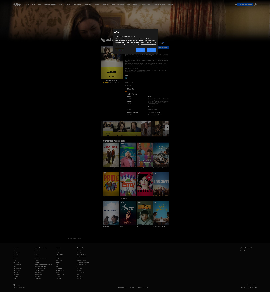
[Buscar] (236, 4)
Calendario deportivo (50, 4)
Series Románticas (17, 270)
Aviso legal (132, 287)
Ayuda (243, 250)
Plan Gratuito (77, 4)
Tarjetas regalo (79, 276)
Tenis (60, 4)
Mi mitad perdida (141, 167)
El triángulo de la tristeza (159, 167)
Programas (120, 4)
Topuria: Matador (59, 268)
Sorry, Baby (106, 226)
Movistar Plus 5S (38, 278)
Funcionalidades (145, 4)
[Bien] (108, 82)
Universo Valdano (59, 260)
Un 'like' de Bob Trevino (159, 226)
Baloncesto (105, 4)
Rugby (113, 4)
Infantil (97, 4)
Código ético (79, 258)
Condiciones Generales (81, 256)
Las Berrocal (37, 262)
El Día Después (58, 258)
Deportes (67, 4)
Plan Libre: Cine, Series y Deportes (83, 262)
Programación (58, 278)
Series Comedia (16, 272)
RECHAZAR (140, 50)
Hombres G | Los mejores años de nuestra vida (43, 264)
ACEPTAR (151, 50)
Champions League (59, 252)
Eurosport (57, 272)
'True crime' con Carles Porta (40, 268)
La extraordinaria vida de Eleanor (126, 168)
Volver (138, 197)
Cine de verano (16, 262)
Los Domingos (37, 254)
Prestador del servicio (122, 287)
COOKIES (146, 287)
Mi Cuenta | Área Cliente (81, 254)
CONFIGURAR (119, 50)
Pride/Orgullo (106, 197)
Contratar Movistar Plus (81, 260)
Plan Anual (79, 270)
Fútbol (39, 4)
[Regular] (107, 82)
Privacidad (140, 287)
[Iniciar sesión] (255, 4)
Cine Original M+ (17, 252)
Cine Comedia (16, 256)
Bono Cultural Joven (159, 4)
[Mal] (105, 82)
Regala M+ (171, 4)
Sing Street (156, 197)
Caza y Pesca (37, 276)
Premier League (59, 256)
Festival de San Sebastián (39, 270)
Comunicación (79, 278)
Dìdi (138, 226)
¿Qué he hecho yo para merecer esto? (126, 197)
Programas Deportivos (39, 274)
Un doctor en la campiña (109, 167)
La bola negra (37, 252)
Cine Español (16, 254)
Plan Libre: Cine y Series (81, 264)
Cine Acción (16, 258)
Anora (121, 226)
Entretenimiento (17, 276)
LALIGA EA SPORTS (59, 254)
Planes (78, 266)
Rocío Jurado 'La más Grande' (40, 266)
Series (28, 4)
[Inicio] (17, 4)
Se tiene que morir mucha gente (41, 258)
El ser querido (37, 250)
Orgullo (15, 278)
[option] (108, 128)
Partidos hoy (58, 276)
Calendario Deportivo (60, 274)
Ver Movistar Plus (80, 250)
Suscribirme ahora (245, 4)
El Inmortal (37, 260)
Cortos (128, 4)
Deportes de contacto (60, 270)
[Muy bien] (110, 82)
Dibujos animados (38, 272)
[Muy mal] (103, 82)
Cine (33, 4)
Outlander (37, 256)
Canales (135, 4)
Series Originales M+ (17, 268)
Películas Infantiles (17, 264)
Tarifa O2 (78, 274)
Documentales (88, 4)
